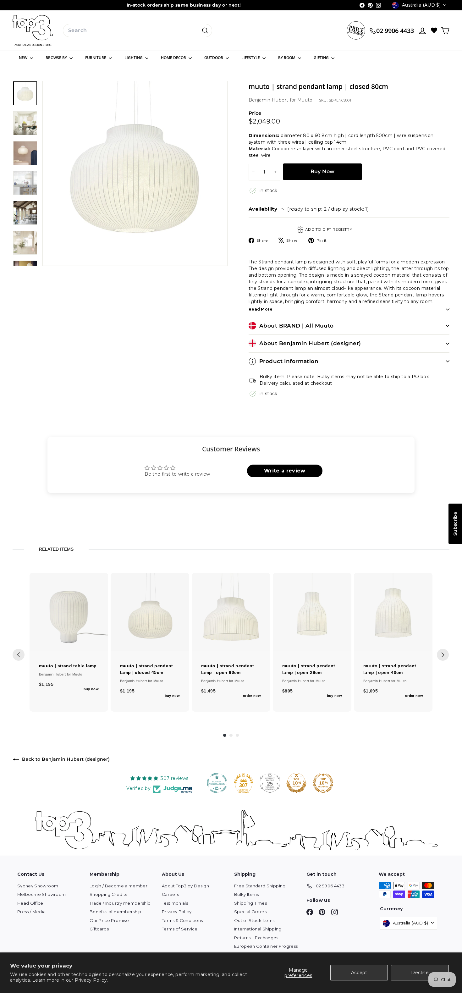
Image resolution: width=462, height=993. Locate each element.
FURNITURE (96, 57)
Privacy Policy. (91, 980)
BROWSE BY (57, 57)
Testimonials (175, 903)
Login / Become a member (118, 885)
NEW (23, 57)
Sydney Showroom (37, 885)
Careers (170, 894)
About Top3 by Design (185, 885)
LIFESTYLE (251, 57)
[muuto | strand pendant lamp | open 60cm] (231, 612)
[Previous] (19, 655)
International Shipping (258, 928)
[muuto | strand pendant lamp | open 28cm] (312, 612)
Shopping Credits (108, 894)
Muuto (305, 100)
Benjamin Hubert (269, 100)
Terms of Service (180, 928)
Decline (419, 972)
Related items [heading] (56, 549)
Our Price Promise (109, 920)
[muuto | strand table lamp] (69, 612)
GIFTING (322, 57)
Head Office (30, 903)
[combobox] (137, 30)
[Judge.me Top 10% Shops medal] (296, 783)
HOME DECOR (174, 57)
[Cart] (445, 30)
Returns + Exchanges (256, 937)
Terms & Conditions (182, 920)
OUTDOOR (214, 57)
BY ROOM (287, 57)
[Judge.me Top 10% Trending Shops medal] (323, 783)
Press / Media (31, 911)
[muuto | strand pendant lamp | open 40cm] (393, 612)
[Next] (443, 655)
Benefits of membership (115, 911)
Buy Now (323, 171)
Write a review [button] (284, 471)
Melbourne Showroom (41, 894)
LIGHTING (134, 57)
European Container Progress (266, 946)
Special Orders (250, 911)
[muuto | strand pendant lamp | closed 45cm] (150, 612)
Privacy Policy (176, 911)
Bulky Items (246, 894)
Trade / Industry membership (120, 903)
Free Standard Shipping (260, 885)
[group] (68, 642)
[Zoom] (135, 173)
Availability (309, 209)
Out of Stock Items (254, 920)
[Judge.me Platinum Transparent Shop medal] (217, 783)
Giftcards (99, 928)
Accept (359, 972)
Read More (261, 309)
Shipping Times (250, 903)
